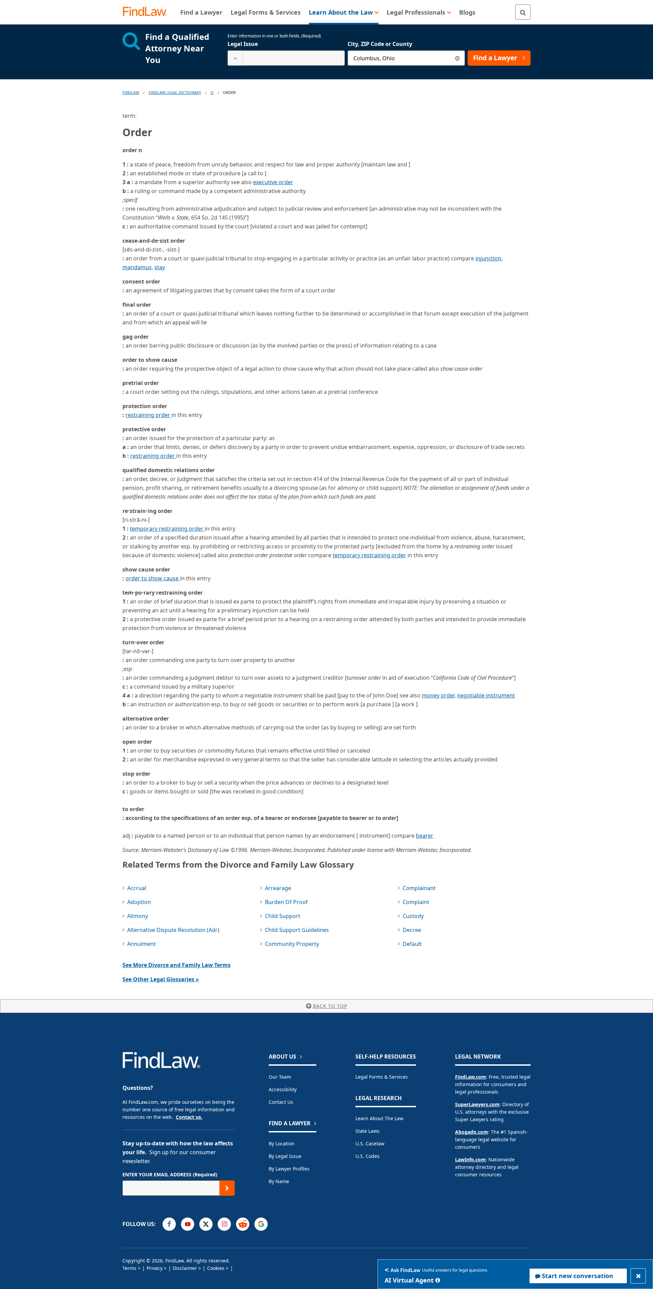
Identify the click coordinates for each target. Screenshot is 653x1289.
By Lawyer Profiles (289, 1168)
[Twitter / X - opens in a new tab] (206, 1224)
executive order (273, 182)
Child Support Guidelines (297, 930)
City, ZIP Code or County (380, 44)
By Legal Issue (285, 1156)
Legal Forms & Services (381, 1077)
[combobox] (286, 58)
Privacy (155, 1268)
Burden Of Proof (286, 902)
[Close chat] (638, 1276)
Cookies (215, 1268)
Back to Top (330, 1006)
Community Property (292, 944)
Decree (412, 930)
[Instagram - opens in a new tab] (224, 1224)
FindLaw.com (470, 1077)
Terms (129, 1268)
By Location (282, 1143)
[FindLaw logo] (148, 12)
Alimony (137, 916)
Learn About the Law (379, 1118)
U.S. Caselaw (369, 1143)
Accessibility (283, 1089)
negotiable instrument (486, 695)
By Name (279, 1181)
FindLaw (130, 92)
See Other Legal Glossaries (160, 979)
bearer (424, 835)
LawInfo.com (470, 1159)
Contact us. (189, 1117)
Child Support (282, 916)
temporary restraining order (167, 528)
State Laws (367, 1131)
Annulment (141, 944)
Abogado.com (471, 1132)
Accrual (136, 888)
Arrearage (278, 888)
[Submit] (227, 1188)
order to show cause (152, 578)
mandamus (137, 267)
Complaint (416, 902)
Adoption (139, 902)
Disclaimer (185, 1268)
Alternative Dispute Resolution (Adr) (173, 930)
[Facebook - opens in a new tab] (169, 1224)
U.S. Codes (367, 1156)
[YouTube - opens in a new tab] (187, 1224)
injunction (488, 258)
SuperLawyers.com (477, 1104)
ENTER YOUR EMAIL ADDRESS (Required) (169, 1174)
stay (159, 267)
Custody (413, 916)
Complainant (419, 888)
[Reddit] (242, 1224)
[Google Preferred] (261, 1224)
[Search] (523, 12)
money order (438, 695)
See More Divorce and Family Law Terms (176, 965)
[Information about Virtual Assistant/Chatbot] (437, 1280)
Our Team (280, 1077)
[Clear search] (457, 58)
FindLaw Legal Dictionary (175, 92)
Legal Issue (243, 44)
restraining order (148, 415)
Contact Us (281, 1102)
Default (412, 944)
